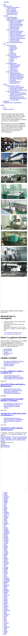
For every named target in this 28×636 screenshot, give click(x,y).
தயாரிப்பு (6, 15)
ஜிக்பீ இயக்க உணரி (11, 439)
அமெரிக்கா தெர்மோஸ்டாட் (16, 76)
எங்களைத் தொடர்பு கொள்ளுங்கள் (12, 102)
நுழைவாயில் (13, 46)
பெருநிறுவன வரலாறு (12, 13)
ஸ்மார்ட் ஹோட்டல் (11, 45)
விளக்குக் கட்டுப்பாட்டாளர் (16, 36)
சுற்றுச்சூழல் (13, 53)
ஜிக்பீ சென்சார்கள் (14, 27)
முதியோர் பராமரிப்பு (11, 55)
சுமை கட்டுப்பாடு (14, 70)
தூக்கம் (12, 59)
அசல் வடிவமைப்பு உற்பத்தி (13, 85)
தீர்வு (5, 43)
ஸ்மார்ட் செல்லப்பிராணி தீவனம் (15, 42)
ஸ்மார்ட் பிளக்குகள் (15, 66)
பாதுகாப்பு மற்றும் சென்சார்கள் (17, 38)
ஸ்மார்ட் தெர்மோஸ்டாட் (12, 18)
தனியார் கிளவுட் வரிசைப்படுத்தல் (18, 90)
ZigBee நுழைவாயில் (15, 56)
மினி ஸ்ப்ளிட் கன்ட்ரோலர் (16, 78)
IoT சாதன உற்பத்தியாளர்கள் (19, 437)
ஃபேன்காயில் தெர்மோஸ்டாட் (17, 74)
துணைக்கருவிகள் (14, 28)
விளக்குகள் (13, 49)
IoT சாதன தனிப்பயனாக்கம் (17, 87)
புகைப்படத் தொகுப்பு (12, 14)
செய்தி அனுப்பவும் (5, 446)
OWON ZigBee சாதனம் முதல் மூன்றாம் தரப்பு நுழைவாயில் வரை (18, 93)
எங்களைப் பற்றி (8, 6)
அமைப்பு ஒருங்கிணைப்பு (13, 91)
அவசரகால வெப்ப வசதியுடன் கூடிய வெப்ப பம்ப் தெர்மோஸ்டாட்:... (13, 414)
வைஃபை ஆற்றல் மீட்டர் (6, 438)
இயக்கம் (12, 60)
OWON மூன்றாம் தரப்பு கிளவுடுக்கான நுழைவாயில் (17, 96)
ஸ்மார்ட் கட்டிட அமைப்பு (12, 29)
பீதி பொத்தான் (13, 48)
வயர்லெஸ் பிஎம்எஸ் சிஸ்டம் (17, 31)
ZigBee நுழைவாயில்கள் (16, 21)
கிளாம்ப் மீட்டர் (13, 69)
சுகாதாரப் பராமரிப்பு (15, 41)
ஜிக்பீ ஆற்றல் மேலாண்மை (16, 24)
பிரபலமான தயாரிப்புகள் (17, 434)
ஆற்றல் (12, 52)
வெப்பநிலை (13, 80)
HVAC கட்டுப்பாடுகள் (15, 22)
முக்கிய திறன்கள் (11, 8)
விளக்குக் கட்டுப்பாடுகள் (16, 25)
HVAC (11, 50)
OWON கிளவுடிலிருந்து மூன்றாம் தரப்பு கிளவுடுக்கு (18, 99)
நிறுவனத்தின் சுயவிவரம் (13, 7)
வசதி (11, 62)
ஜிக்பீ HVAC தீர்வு (14, 83)
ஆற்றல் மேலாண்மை (12, 17)
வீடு (5, 4)
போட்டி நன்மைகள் (11, 10)
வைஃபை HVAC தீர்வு (15, 81)
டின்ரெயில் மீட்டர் (14, 67)
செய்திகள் (6, 101)
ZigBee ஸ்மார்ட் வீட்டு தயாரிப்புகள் (15, 20)
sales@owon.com (5, 445)
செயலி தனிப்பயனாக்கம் (16, 88)
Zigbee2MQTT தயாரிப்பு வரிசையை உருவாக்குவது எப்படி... (12, 428)
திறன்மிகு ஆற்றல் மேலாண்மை (17, 35)
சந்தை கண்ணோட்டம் (12, 11)
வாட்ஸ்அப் (3, 444)
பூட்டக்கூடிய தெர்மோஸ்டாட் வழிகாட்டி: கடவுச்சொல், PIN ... (12, 372)
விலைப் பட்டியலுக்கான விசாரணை (9, 346)
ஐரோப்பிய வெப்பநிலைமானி (17, 77)
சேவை (5, 84)
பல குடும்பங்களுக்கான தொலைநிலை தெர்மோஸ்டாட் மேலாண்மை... (12, 399)
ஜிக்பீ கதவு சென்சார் (6, 437)
